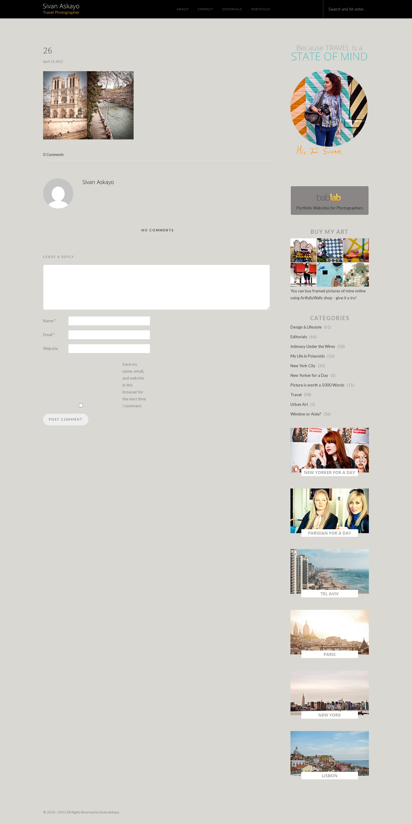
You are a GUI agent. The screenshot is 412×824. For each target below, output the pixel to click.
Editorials (232, 9)
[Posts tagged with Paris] (329, 656)
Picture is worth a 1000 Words (317, 385)
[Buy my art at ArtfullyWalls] (329, 285)
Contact (205, 9)
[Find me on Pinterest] (335, 172)
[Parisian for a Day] (329, 535)
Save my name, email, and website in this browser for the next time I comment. (134, 385)
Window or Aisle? (305, 414)
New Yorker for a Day (309, 375)
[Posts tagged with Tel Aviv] (329, 595)
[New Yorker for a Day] (329, 474)
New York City (302, 365)
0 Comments (53, 154)
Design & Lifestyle (306, 327)
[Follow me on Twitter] (328, 172)
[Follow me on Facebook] (324, 172)
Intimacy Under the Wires (312, 346)
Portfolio (260, 9)
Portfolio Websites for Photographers (329, 207)
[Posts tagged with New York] (329, 717)
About (183, 9)
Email (49, 334)
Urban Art (299, 404)
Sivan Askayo (98, 182)
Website (50, 348)
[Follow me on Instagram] (331, 172)
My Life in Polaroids (307, 356)
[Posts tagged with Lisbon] (329, 777)
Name (49, 320)
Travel (296, 394)
